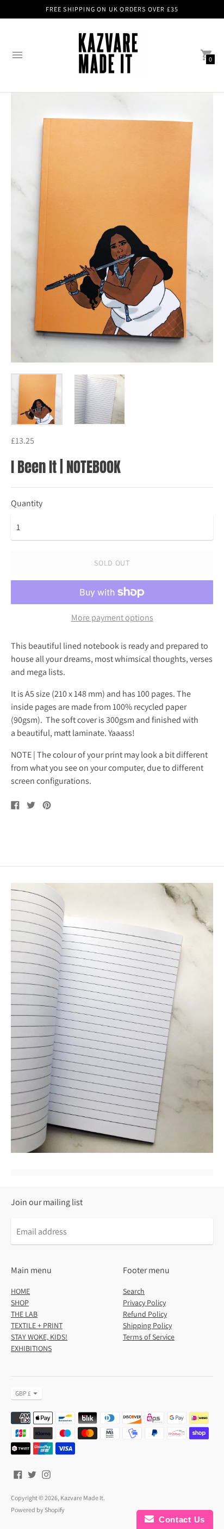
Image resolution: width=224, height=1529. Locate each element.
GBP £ (23, 1393)
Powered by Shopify (38, 1510)
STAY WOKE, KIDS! (39, 1337)
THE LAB (24, 1314)
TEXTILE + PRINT (37, 1325)
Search (134, 1291)
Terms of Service (149, 1337)
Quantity (26, 503)
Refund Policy (145, 1314)
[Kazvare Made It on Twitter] (32, 1473)
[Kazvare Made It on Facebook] (18, 1473)
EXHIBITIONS (31, 1348)
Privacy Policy (144, 1302)
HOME (20, 1291)
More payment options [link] (112, 618)
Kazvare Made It (81, 1498)
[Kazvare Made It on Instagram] (46, 1473)
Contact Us (179, 1519)
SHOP (20, 1302)
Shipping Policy (147, 1325)
